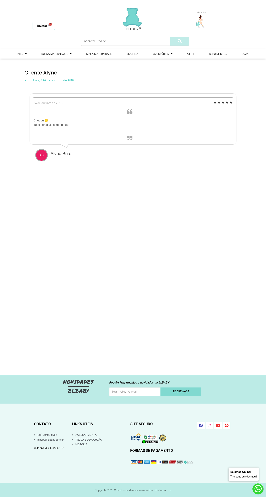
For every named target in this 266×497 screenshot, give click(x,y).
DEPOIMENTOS (218, 53)
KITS (20, 53)
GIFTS (191, 53)
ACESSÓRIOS (161, 53)
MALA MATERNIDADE (99, 53)
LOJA (245, 53)
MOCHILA (132, 53)
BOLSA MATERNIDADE (54, 53)
